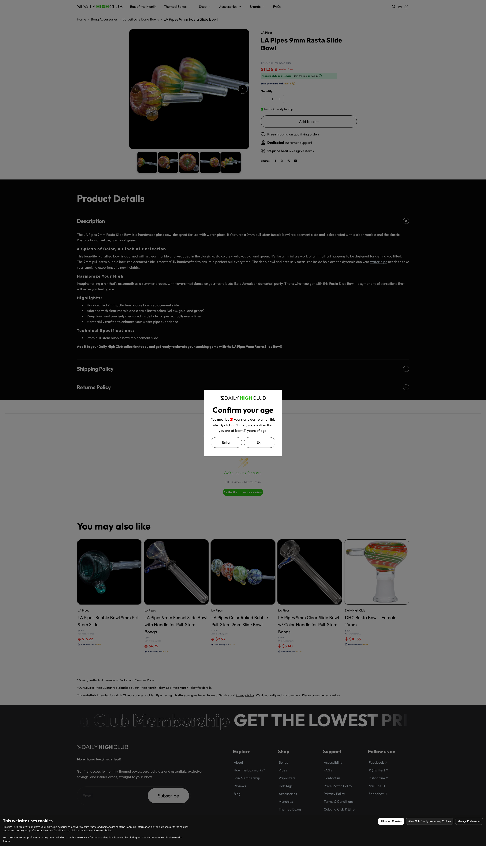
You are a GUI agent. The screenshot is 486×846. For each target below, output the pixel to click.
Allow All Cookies (391, 821)
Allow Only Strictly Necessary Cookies (429, 821)
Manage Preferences (469, 821)
